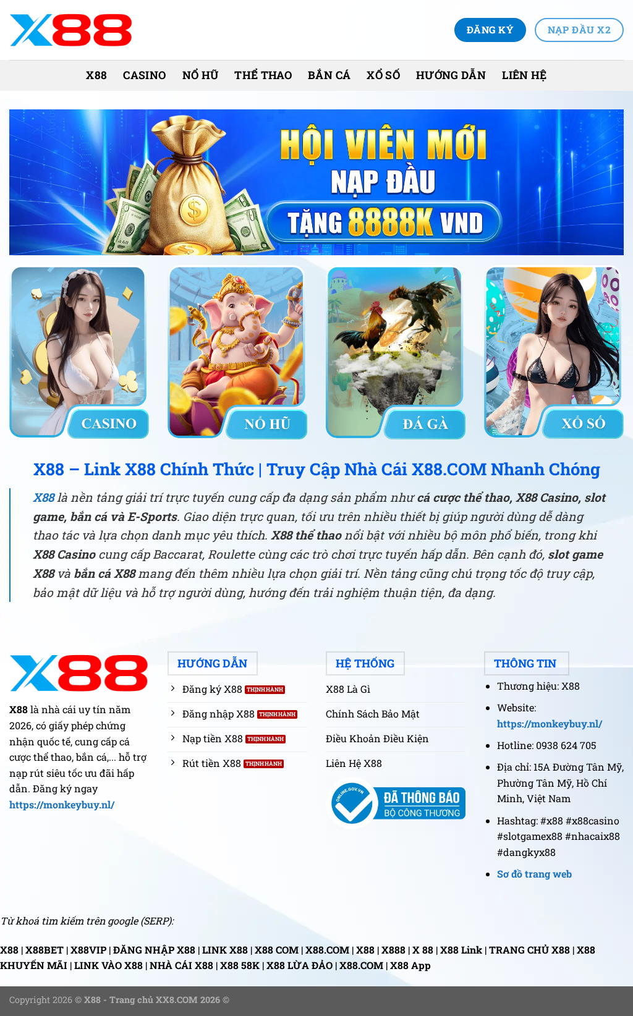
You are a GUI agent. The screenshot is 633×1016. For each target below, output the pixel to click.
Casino (144, 75)
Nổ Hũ (200, 75)
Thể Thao (263, 75)
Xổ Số (383, 75)
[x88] (71, 30)
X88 (96, 75)
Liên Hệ (524, 75)
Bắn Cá (329, 75)
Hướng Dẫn (451, 75)
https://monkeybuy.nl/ (61, 804)
